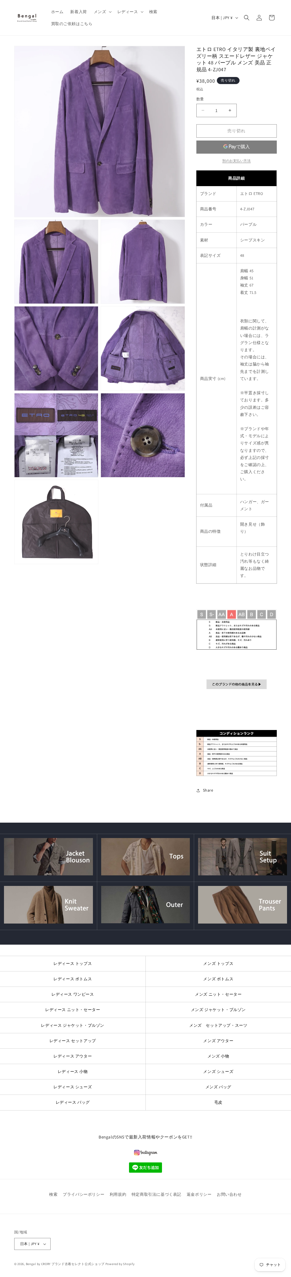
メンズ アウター (218, 1040)
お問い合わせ (229, 1194)
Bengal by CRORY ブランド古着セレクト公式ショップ (65, 1264)
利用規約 (118, 1194)
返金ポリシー (199, 1194)
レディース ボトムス (72, 978)
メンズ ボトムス (218, 978)
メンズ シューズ (218, 1071)
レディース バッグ (73, 1102)
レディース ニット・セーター (72, 1009)
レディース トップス (72, 963)
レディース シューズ (72, 1086)
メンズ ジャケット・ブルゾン (218, 1009)
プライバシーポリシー (83, 1194)
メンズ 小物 (218, 1056)
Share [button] (208, 790)
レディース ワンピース (72, 994)
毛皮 (218, 1102)
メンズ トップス (218, 963)
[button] (102, 12)
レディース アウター (72, 1056)
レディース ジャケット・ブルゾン (72, 1025)
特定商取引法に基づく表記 (156, 1194)
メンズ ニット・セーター (218, 994)
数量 (200, 99)
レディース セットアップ (72, 1040)
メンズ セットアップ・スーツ (218, 1025)
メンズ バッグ (218, 1086)
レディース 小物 (73, 1071)
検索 (53, 1194)
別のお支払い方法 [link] (236, 160)
